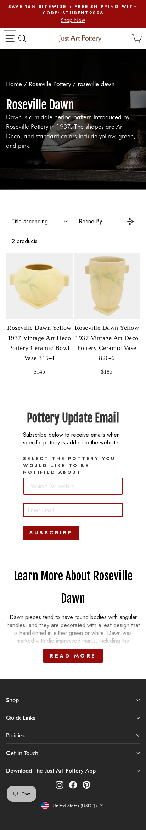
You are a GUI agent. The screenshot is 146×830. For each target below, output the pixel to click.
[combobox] (73, 486)
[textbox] (64, 486)
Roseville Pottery (51, 84)
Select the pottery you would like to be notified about (69, 465)
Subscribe (51, 533)
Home (14, 84)
